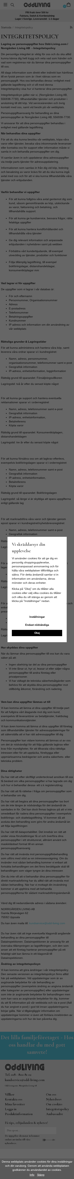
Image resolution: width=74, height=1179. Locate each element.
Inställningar (37, 616)
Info (32, 1174)
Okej (37, 632)
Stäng (40, 1174)
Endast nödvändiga (37, 624)
